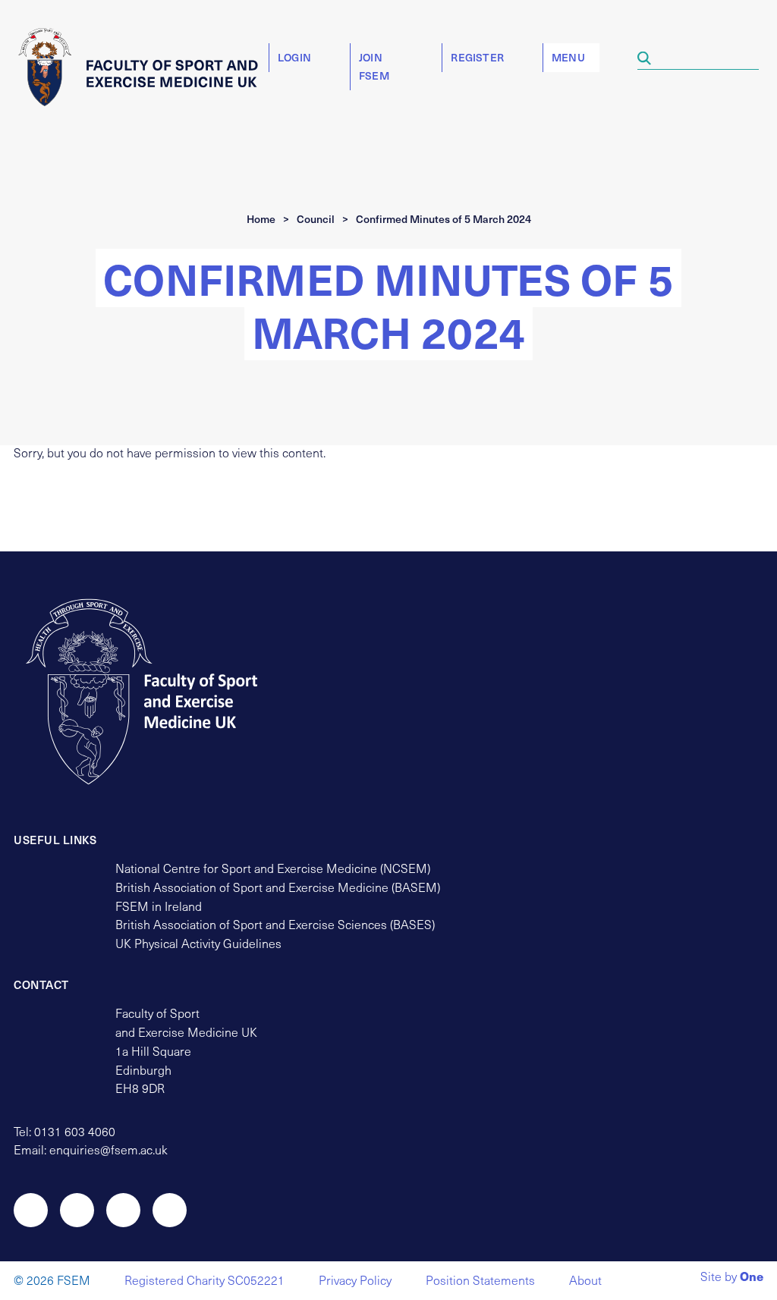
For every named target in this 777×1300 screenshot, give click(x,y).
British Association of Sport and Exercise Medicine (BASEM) (277, 887)
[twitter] (31, 1210)
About (585, 1280)
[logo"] (156, 692)
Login (294, 57)
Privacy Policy (355, 1280)
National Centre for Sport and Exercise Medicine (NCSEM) (272, 868)
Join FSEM (374, 66)
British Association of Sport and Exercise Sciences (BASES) (275, 924)
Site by (731, 1277)
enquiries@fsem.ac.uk (108, 1149)
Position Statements (480, 1280)
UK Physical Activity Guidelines (198, 943)
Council (316, 219)
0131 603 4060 (74, 1131)
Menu (568, 57)
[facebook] (123, 1210)
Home (261, 219)
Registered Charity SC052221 (204, 1280)
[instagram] (77, 1210)
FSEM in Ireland (158, 906)
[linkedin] (170, 1210)
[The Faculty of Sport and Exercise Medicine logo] (143, 66)
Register (477, 57)
